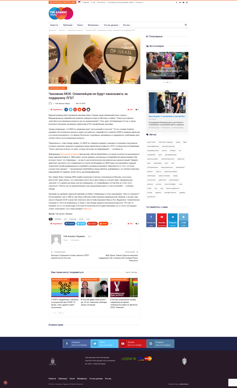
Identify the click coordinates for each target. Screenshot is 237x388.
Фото (167, 66)
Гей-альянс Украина (166, 142)
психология (151, 180)
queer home (151, 142)
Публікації (67, 25)
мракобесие (180, 167)
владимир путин (153, 150)
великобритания (153, 146)
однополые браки (170, 171)
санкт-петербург (170, 184)
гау (180, 150)
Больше (139, 2)
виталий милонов (168, 146)
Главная (85, 2)
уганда (149, 192)
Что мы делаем (111, 25)
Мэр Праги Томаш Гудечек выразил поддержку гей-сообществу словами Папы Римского (118, 258)
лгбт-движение (152, 167)
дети (160, 155)
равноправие (174, 180)
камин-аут (180, 159)
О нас (93, 2)
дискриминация (170, 155)
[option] (167, 67)
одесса (158, 171)
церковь (182, 192)
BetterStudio (184, 384)
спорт (149, 188)
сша (161, 188)
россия (81, 219)
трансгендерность (172, 188)
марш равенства (167, 167)
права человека (164, 176)
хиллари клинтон (170, 192)
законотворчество (167, 159)
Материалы (93, 25)
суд (155, 188)
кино (166, 163)
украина (158, 192)
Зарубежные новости (58, 88)
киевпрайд (157, 163)
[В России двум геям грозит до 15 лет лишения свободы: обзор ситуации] (94, 287)
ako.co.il (88, 209)
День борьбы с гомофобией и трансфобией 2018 (167, 116)
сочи (87, 219)
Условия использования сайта (121, 2)
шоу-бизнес (151, 197)
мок (65, 219)
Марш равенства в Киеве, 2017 (167, 71)
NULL (137, 82)
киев (149, 163)
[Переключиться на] (79, 1)
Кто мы (126, 25)
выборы (173, 150)
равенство (162, 180)
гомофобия (57, 219)
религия (150, 184)
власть (164, 150)
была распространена (69, 154)
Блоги (80, 25)
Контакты (101, 2)
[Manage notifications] (5, 383)
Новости (54, 25)
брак (185, 142)
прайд (175, 176)
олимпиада (72, 219)
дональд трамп (152, 159)
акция (178, 142)
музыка (150, 171)
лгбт (172, 163)
